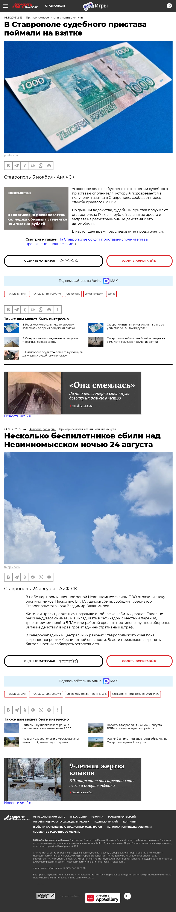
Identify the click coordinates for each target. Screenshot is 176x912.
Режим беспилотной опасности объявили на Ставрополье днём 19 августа (137, 740)
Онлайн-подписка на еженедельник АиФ (61, 821)
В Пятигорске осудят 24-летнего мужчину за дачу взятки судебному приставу (53, 353)
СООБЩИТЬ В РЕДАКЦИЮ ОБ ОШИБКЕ (56, 831)
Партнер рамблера (70, 896)
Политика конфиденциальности (129, 827)
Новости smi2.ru (18, 416)
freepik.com (12, 567)
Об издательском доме (49, 816)
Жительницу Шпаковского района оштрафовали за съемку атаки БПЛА (47, 726)
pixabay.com (12, 155)
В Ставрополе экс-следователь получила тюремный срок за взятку (51, 340)
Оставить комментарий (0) (139, 260)
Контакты (129, 821)
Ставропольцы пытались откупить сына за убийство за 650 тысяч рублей (135, 326)
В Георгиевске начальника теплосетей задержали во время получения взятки (49, 326)
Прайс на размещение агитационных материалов (67, 827)
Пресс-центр (78, 816)
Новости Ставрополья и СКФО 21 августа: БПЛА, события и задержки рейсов (134, 726)
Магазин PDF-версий (122, 816)
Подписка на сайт (106, 821)
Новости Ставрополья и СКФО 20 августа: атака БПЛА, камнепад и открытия (51, 740)
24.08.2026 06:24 (15, 429)
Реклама (97, 816)
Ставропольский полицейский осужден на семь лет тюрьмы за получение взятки (136, 340)
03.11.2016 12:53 (13, 17)
